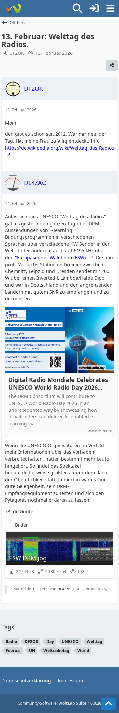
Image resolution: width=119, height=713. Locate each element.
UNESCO (70, 641)
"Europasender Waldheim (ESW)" (51, 257)
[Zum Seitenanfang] (108, 704)
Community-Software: (59, 703)
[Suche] (77, 8)
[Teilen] (112, 65)
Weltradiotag (56, 650)
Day (50, 641)
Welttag (94, 641)
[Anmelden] (93, 8)
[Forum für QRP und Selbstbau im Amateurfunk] (12, 8)
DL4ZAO (64, 589)
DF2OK (16, 53)
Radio (11, 641)
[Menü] (110, 8)
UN (32, 650)
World (83, 650)
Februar (13, 650)
